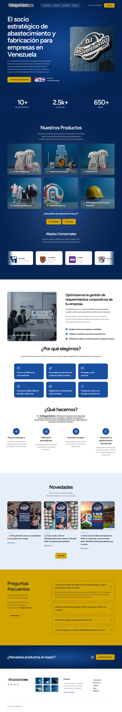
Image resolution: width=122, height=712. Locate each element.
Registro (96, 691)
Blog (94, 688)
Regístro (75, 5)
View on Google (69, 692)
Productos (56, 5)
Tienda (95, 685)
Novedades (66, 5)
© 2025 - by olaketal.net (14, 706)
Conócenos (47, 5)
